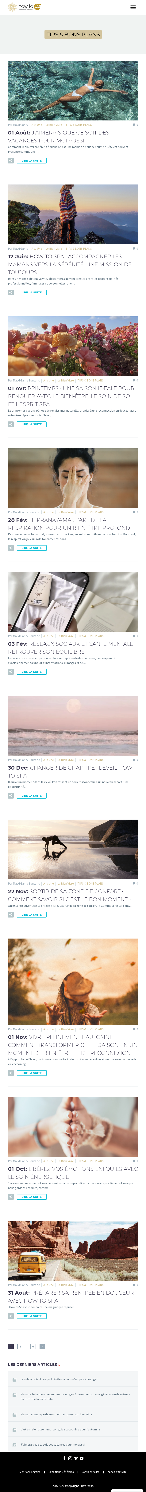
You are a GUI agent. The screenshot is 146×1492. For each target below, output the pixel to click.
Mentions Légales (29, 1472)
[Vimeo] (76, 1458)
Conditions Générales (61, 1472)
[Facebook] (64, 1458)
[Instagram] (70, 1458)
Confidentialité (90, 1472)
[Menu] (134, 7)
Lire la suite (32, 160)
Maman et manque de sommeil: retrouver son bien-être (56, 1414)
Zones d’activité (117, 1472)
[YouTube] (81, 1458)
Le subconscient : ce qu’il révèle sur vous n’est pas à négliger (59, 1379)
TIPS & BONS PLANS (79, 125)
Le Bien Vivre (54, 125)
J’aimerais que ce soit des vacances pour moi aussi (53, 1444)
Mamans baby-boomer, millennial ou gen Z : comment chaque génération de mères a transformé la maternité (75, 1396)
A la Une (37, 125)
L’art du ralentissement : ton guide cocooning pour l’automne (60, 1429)
